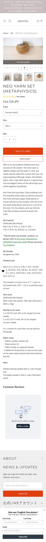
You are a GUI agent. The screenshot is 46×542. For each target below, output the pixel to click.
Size (5, 120)
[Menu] (4, 21)
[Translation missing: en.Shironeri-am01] (28, 77)
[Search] (9, 21)
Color (5, 106)
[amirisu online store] (23, 21)
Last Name (27, 518)
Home (5, 33)
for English (9, 245)
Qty (5, 133)
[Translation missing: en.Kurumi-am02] (38, 77)
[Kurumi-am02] (23, 51)
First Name (6, 518)
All (12, 33)
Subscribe (23, 537)
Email (5, 527)
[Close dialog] (44, 510)
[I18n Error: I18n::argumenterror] (7, 77)
